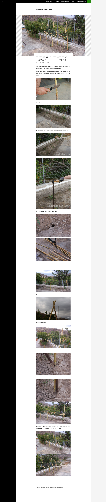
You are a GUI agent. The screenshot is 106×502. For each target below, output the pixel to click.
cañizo (43, 487)
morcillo (48, 62)
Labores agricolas (65, 1)
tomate (48, 487)
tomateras (54, 487)
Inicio (42, 1)
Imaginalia (5, 2)
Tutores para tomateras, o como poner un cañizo (53, 58)
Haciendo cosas (48, 1)
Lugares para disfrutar (81, 1)
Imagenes (57, 1)
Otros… (73, 1)
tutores (61, 487)
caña (39, 487)
